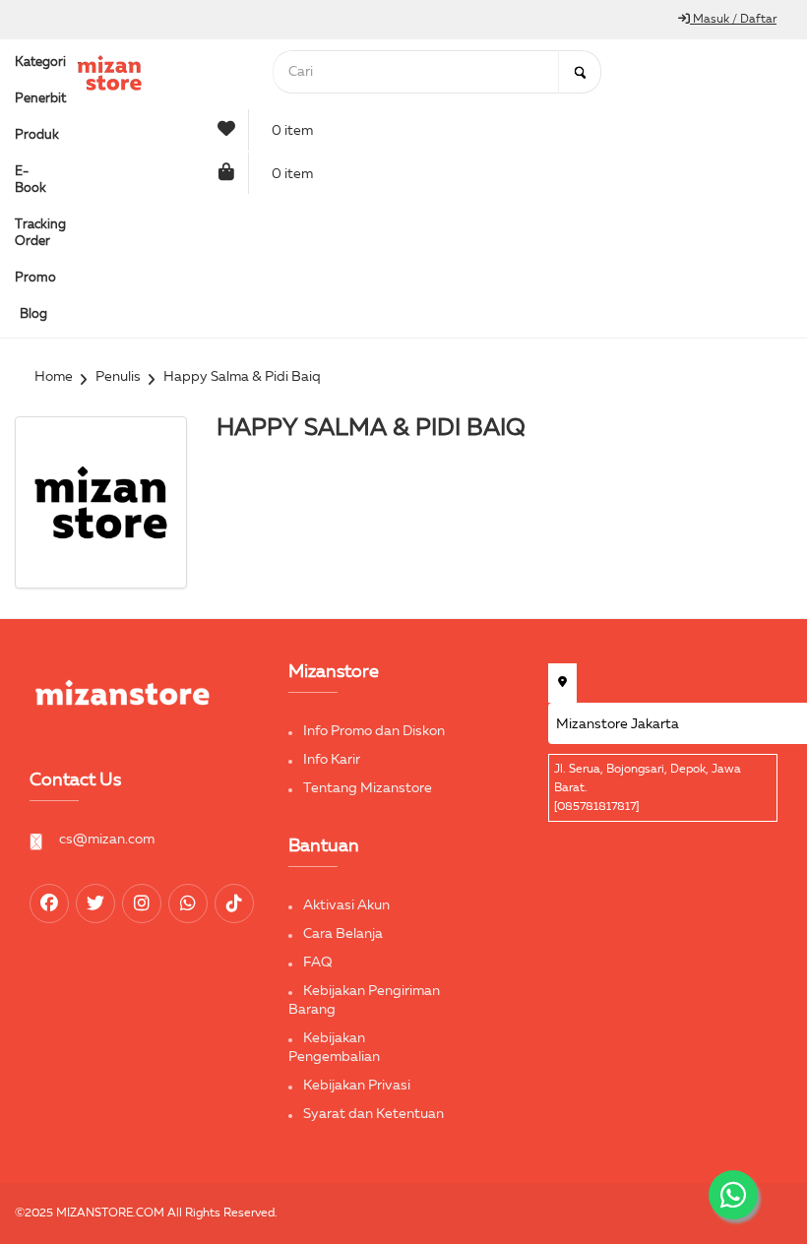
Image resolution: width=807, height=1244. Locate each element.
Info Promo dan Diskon (374, 731)
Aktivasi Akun (346, 905)
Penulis (118, 377)
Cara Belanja (343, 934)
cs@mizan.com (107, 839)
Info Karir (331, 760)
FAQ (318, 962)
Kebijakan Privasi (356, 1085)
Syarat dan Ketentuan (373, 1114)
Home (53, 377)
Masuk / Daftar (733, 20)
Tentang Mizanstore (367, 788)
